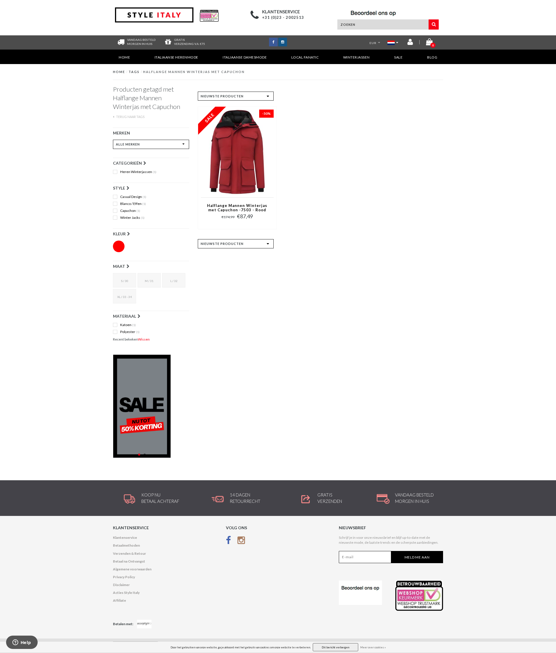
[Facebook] (228, 541)
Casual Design (133, 197)
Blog (432, 57)
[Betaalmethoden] (144, 624)
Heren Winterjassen (138, 172)
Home (124, 57)
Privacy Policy (124, 577)
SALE (398, 57)
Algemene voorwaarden (132, 569)
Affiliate (119, 600)
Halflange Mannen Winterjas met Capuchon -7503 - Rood (237, 207)
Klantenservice (125, 537)
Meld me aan (417, 557)
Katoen (128, 325)
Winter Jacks (132, 218)
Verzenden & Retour (129, 553)
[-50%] (237, 152)
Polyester (130, 332)
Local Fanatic (305, 57)
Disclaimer (121, 585)
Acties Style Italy (126, 592)
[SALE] (151, 406)
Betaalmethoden (126, 545)
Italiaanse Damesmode (245, 57)
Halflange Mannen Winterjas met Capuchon (194, 72)
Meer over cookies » (373, 647)
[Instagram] (241, 541)
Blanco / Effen (133, 204)
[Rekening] (410, 43)
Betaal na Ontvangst (129, 561)
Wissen (144, 339)
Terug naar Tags (130, 117)
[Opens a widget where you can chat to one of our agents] (22, 643)
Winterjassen (356, 57)
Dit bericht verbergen (335, 647)
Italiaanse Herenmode (176, 57)
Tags (134, 72)
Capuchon (130, 211)
